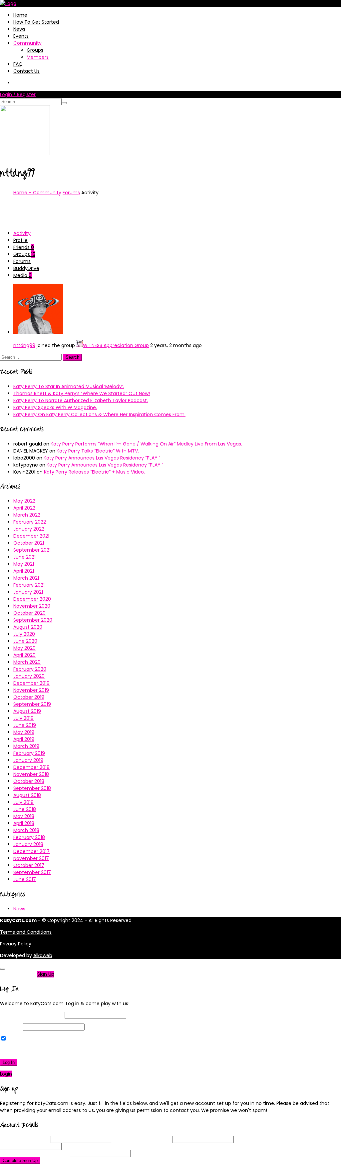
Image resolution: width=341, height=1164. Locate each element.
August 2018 (27, 795)
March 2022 (26, 515)
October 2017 (28, 865)
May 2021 (23, 564)
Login (6, 1074)
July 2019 (23, 718)
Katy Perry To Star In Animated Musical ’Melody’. (68, 386)
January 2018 (28, 844)
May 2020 (24, 648)
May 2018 (23, 816)
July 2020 (24, 634)
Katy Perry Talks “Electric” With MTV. (98, 451)
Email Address (142, 1139)
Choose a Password (270, 1139)
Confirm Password (34, 1153)
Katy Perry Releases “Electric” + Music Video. (94, 472)
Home (20, 15)
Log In (9, 1062)
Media (22, 275)
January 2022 (28, 529)
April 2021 (23, 571)
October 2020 (29, 613)
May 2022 (24, 501)
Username (24, 1139)
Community (27, 43)
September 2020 (32, 620)
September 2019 (32, 704)
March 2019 (26, 746)
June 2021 (24, 557)
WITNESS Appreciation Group (116, 345)
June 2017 (24, 879)
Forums (71, 192)
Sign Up (45, 974)
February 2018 (29, 837)
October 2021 (28, 543)
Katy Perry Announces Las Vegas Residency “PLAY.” (102, 458)
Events (21, 36)
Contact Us (26, 71)
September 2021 (32, 550)
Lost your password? (26, 1050)
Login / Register (18, 94)
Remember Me (25, 1039)
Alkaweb (42, 955)
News (19, 29)
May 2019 (23, 732)
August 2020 (27, 627)
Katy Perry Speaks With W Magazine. (55, 407)
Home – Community (37, 192)
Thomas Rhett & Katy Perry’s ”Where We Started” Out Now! (81, 393)
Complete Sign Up (20, 1160)
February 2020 (29, 669)
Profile (20, 240)
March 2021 (26, 578)
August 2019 (27, 711)
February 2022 (29, 522)
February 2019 (29, 753)
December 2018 (31, 767)
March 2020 (27, 662)
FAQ (18, 64)
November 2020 (31, 606)
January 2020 (29, 676)
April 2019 (23, 739)
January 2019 (28, 760)
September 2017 (32, 872)
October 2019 (28, 697)
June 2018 (24, 809)
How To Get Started (36, 22)
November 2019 (31, 690)
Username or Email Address (31, 1015)
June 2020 (25, 641)
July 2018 (23, 802)
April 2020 (24, 655)
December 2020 (32, 599)
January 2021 (28, 592)
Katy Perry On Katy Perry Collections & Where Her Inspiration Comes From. (99, 414)
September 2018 (32, 788)
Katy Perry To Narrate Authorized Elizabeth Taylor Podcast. (80, 400)
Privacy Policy (15, 943)
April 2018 (23, 823)
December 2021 (31, 536)
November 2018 (31, 774)
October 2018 (28, 781)
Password (11, 1027)
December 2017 (31, 851)
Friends (23, 247)
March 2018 (26, 830)
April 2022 (24, 508)
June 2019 (24, 725)
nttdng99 (24, 345)
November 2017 (31, 858)
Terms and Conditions (26, 932)
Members (38, 57)
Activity (22, 233)
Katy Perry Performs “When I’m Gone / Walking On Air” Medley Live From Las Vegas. (146, 444)
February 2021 (29, 585)
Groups (35, 50)
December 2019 (31, 683)
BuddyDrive (26, 268)
